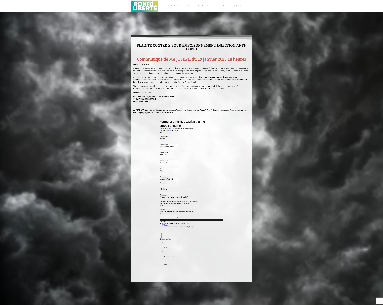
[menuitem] (166, 6)
